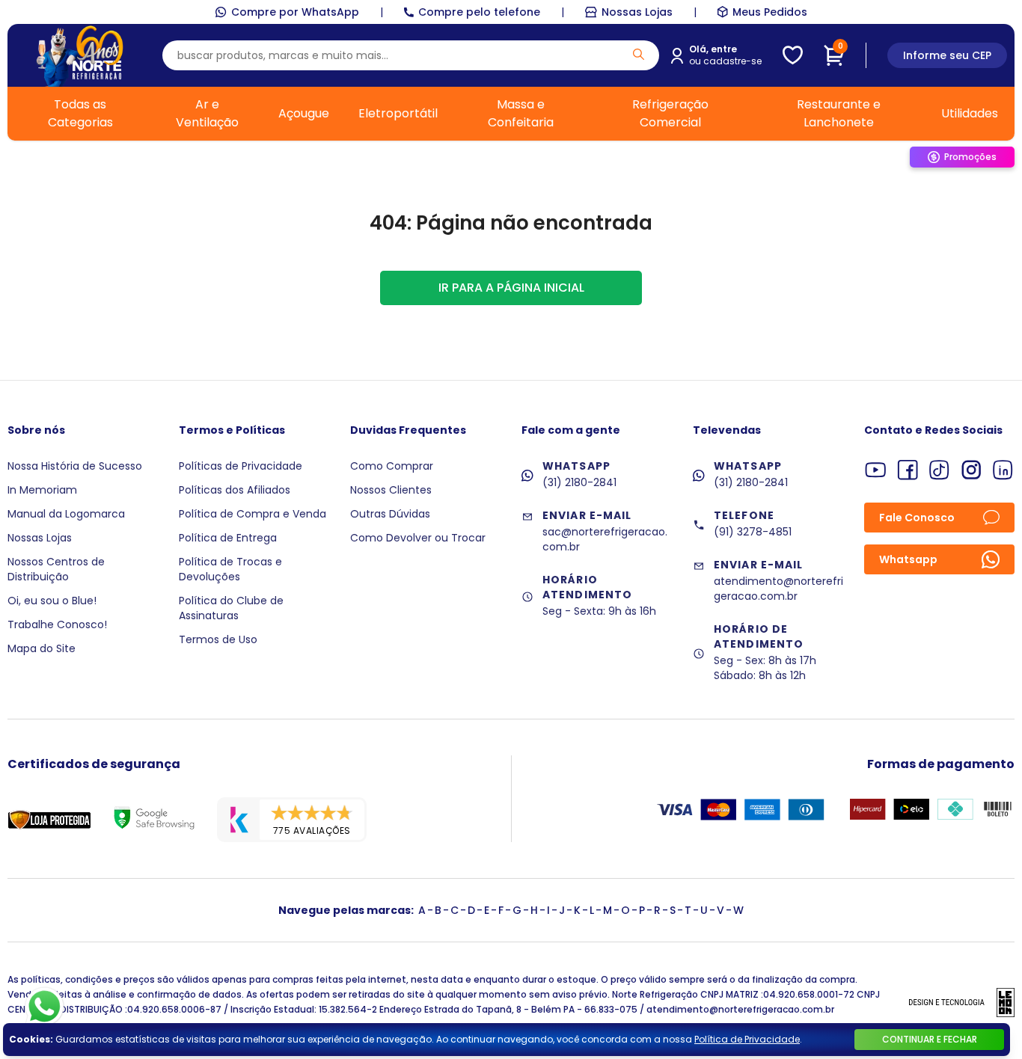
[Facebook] (908, 470)
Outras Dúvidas (390, 513)
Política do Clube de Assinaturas (231, 608)
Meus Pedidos (769, 11)
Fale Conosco (917, 517)
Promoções (970, 156)
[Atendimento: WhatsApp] (44, 1006)
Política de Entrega (228, 537)
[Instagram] (971, 470)
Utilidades (969, 113)
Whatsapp (908, 559)
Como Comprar (391, 465)
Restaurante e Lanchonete (839, 113)
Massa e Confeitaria (521, 113)
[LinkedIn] (1003, 470)
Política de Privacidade (747, 1039)
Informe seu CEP (947, 55)
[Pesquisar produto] (638, 54)
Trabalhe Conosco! (57, 624)
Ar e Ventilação (207, 113)
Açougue (303, 113)
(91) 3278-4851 (753, 531)
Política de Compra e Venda (252, 513)
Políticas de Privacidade (240, 465)
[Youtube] (875, 470)
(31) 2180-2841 (579, 482)
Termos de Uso (218, 639)
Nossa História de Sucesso (74, 465)
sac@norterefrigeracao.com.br (604, 539)
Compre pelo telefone (479, 11)
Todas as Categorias (80, 113)
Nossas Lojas (637, 11)
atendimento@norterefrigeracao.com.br (778, 589)
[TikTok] (939, 470)
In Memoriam (42, 489)
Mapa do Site (41, 648)
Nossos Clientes (391, 489)
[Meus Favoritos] (793, 55)
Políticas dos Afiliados (234, 489)
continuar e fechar (929, 1039)
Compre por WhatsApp (295, 11)
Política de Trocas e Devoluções (230, 569)
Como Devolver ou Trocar (418, 537)
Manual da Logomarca (66, 513)
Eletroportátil (398, 113)
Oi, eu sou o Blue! (52, 600)
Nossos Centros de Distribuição (56, 569)
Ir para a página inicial (511, 287)
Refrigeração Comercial (670, 113)
